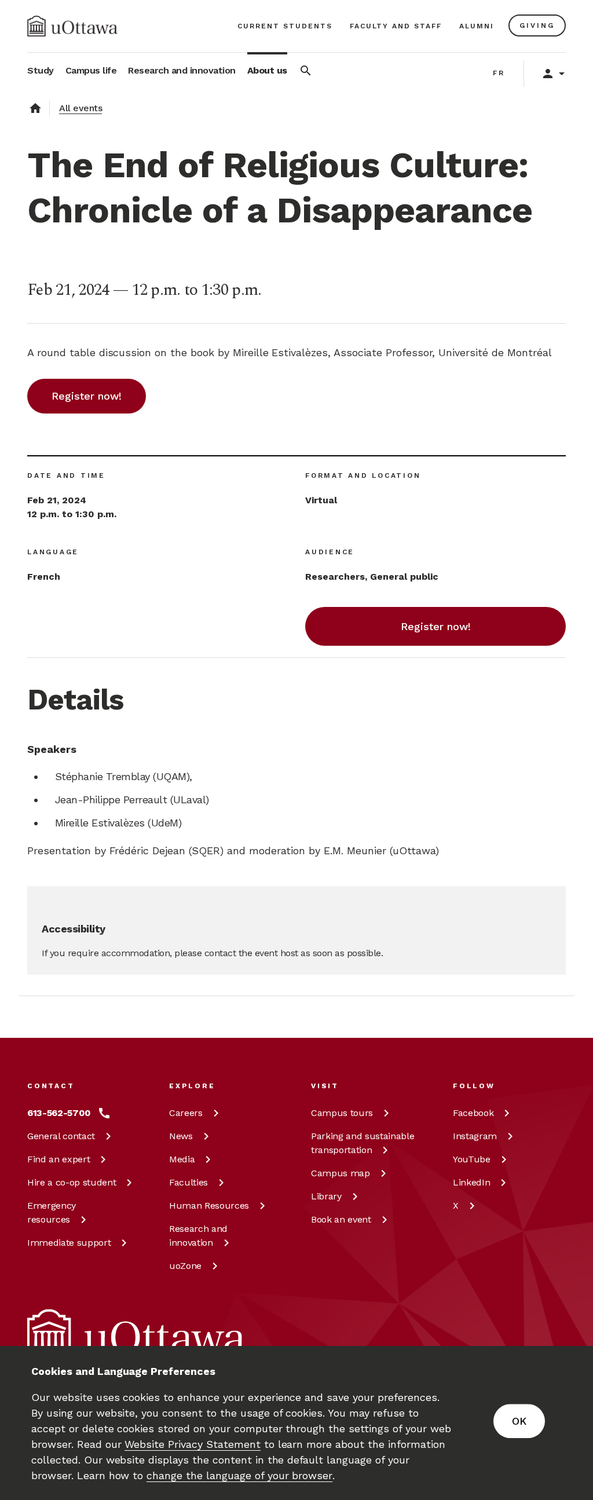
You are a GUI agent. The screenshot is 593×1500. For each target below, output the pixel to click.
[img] (72, 26)
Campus (342, 1112)
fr (499, 73)
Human (209, 1205)
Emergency (51, 1212)
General (61, 1136)
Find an (58, 1159)
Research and (198, 1235)
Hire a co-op (71, 1182)
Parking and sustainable (362, 1143)
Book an (341, 1219)
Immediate (69, 1242)
